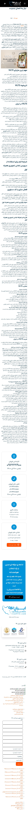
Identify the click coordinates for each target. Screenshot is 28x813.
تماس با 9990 (20, 809)
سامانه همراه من (19, 807)
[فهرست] (25, 3)
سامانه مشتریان (19, 802)
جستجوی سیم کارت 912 (17, 718)
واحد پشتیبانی (18, 713)
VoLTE (22, 26)
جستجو (19, 764)
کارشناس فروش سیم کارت (13, 696)
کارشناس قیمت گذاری (14, 699)
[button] (24, 685)
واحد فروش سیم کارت (18, 710)
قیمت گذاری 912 (19, 804)
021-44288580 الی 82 (19, 668)
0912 (22, 720)
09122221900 (21, 663)
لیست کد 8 (13, 792)
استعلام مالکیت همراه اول (17, 805)
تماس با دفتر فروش (13, 703)
